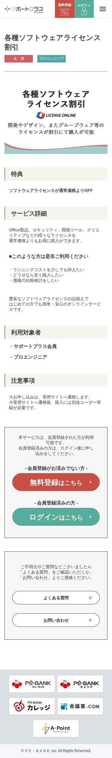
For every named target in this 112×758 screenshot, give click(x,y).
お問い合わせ (56, 620)
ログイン (56, 517)
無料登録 (56, 482)
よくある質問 (56, 597)
